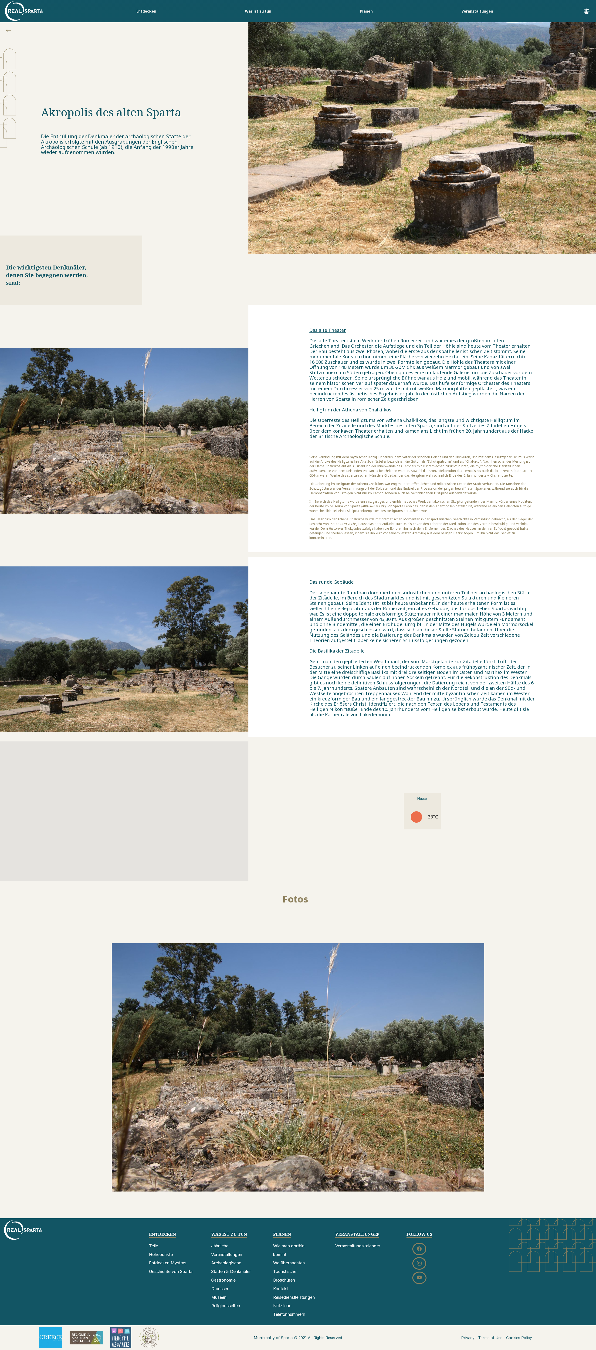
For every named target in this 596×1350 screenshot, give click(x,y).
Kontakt (280, 1288)
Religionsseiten (225, 1305)
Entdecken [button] (146, 11)
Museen (219, 1297)
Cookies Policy (519, 1337)
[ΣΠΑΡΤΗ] (24, 11)
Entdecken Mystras (167, 1262)
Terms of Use (490, 1337)
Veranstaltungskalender (357, 1245)
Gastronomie (223, 1280)
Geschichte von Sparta (171, 1271)
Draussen (220, 1288)
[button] (586, 11)
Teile (153, 1245)
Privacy (467, 1337)
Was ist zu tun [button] (258, 11)
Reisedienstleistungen (294, 1297)
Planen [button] (366, 11)
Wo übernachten (289, 1262)
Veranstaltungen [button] (477, 11)
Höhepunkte (161, 1254)
